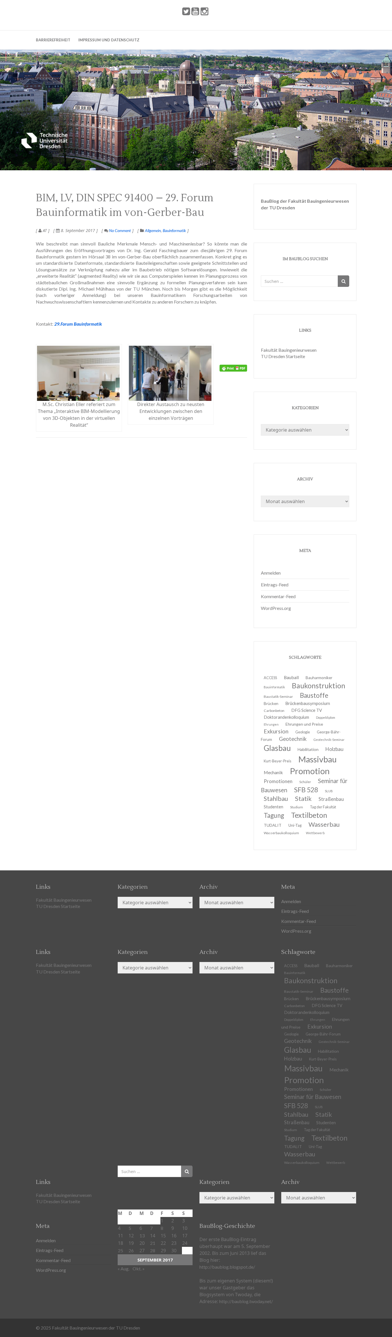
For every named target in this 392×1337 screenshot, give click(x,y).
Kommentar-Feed (278, 596)
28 (152, 1250)
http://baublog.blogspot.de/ (227, 1267)
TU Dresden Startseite (283, 356)
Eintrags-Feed (274, 584)
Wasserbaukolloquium (281, 833)
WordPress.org (276, 608)
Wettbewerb (315, 833)
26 (131, 1250)
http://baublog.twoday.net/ (246, 1301)
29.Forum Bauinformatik (78, 323)
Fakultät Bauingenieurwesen (289, 350)
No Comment (119, 230)
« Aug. (123, 1268)
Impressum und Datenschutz (108, 40)
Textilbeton (329, 1137)
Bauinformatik (174, 230)
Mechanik (339, 1069)
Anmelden (271, 572)
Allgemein (153, 230)
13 (142, 1235)
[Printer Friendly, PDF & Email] (233, 368)
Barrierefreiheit (53, 40)
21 (152, 1243)
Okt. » (139, 1268)
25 (120, 1250)
